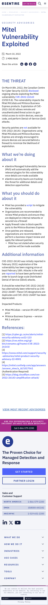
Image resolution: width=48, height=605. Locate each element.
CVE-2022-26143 (24, 96)
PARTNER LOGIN (24, 480)
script (29, 205)
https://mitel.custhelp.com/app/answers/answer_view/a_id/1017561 (24, 366)
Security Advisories (30, 12)
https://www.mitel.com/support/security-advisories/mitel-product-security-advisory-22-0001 (24, 356)
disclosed (33, 90)
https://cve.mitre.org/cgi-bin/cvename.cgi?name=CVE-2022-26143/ (21, 343)
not (25, 127)
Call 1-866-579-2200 (24, 428)
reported (10, 273)
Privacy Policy (24, 602)
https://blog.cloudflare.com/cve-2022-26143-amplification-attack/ (21, 376)
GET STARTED (24, 471)
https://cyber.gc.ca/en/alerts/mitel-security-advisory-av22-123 (22, 336)
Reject (29, 598)
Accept (6, 598)
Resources (13, 12)
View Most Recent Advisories (24, 409)
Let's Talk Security (29, 4)
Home (4, 12)
